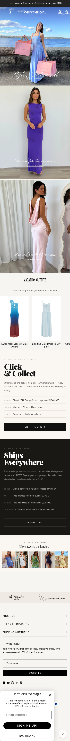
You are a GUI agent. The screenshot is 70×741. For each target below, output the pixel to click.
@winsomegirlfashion (35, 546)
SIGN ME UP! (27, 725)
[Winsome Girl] (35, 12)
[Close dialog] (50, 694)
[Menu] (3, 12)
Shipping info (35, 522)
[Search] (11, 12)
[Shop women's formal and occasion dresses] (35, 132)
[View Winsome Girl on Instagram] (8, 559)
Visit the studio (35, 427)
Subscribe (35, 673)
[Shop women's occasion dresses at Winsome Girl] (35, 46)
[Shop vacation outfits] (35, 280)
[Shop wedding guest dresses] (35, 226)
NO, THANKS (27, 736)
